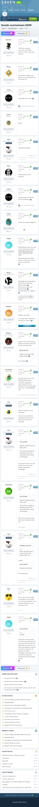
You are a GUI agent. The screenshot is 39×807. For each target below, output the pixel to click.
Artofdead (8, 370)
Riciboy (8, 333)
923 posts (8, 350)
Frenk (8, 214)
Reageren (7, 33)
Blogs (17, 10)
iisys (8, 139)
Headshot (8, 485)
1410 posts (8, 82)
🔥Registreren (22, 19)
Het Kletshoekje (12, 28)
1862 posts (8, 159)
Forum (10, 10)
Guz (8, 402)
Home (4, 10)
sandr (9, 90)
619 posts (8, 290)
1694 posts (8, 421)
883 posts (8, 132)
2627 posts (8, 182)
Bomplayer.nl (21, 527)
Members (31, 10)
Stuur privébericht (8, 52)
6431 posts (8, 387)
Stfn (8, 589)
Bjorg (9, 273)
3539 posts (8, 55)
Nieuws (23, 10)
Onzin (21, 28)
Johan (9, 115)
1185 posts (8, 254)
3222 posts (8, 606)
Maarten (9, 40)
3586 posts (8, 231)
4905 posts (8, 107)
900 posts (8, 500)
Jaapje (9, 238)
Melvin (8, 67)
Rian (8, 166)
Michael (8, 307)
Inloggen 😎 (33, 19)
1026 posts (8, 322)
